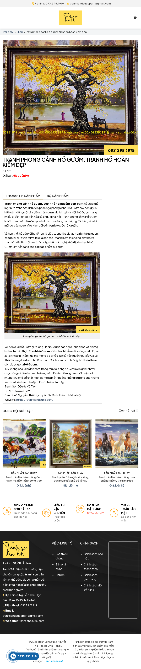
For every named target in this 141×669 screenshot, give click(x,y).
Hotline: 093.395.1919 (49, 3)
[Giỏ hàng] (135, 18)
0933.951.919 (95, 512)
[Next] (138, 456)
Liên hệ (60, 575)
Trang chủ (8, 31)
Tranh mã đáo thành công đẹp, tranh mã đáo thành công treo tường (24, 479)
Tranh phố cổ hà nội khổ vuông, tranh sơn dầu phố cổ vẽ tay (70, 478)
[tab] (23, 195)
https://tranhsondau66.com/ (34, 399)
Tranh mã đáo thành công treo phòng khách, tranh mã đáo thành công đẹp (117, 479)
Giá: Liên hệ (24, 485)
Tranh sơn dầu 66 (53, 660)
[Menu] (5, 18)
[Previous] (2, 456)
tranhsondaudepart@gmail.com (90, 3)
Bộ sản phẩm (58, 196)
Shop (20, 31)
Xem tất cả (127, 410)
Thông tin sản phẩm (23, 196)
